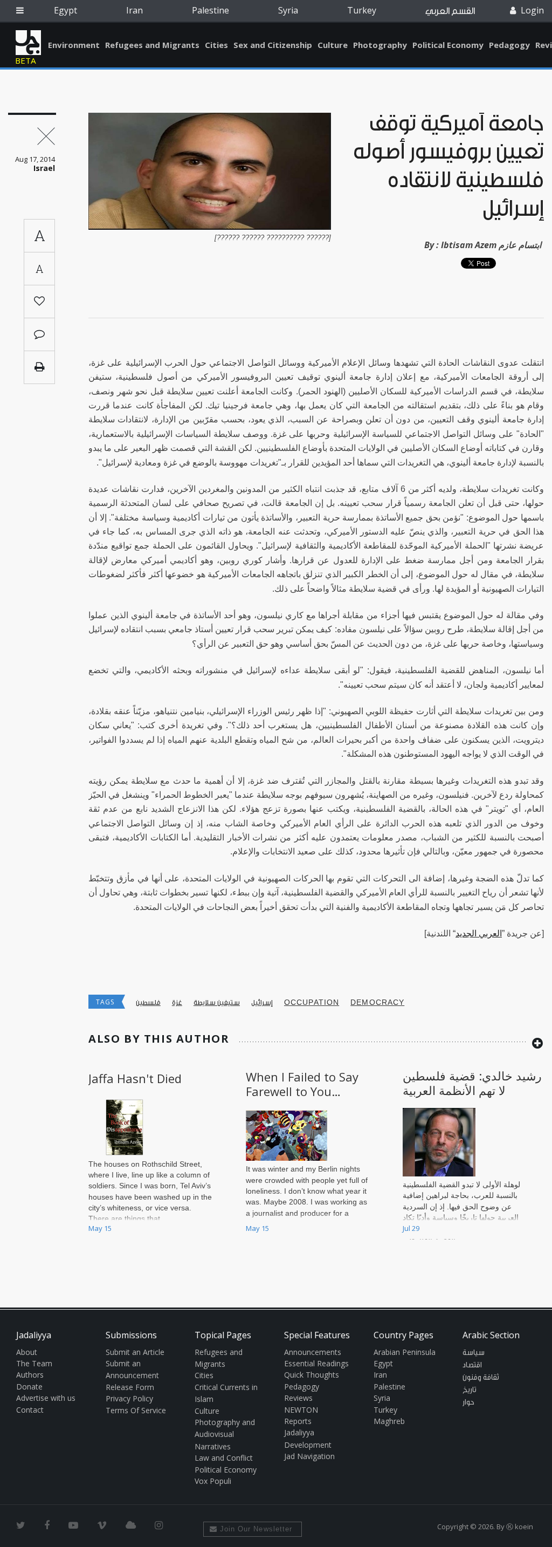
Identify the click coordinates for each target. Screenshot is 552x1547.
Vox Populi (213, 1481)
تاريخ (470, 1390)
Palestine (210, 10)
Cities (216, 44)
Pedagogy (509, 44)
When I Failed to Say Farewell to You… (302, 1084)
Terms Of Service (136, 1410)
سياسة (474, 1353)
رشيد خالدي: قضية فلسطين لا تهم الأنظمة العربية (472, 1082)
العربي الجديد (479, 933)
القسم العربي (450, 11)
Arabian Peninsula (405, 1352)
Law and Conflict (224, 1458)
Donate (29, 1386)
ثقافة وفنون (481, 1377)
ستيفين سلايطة (217, 1002)
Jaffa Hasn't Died (135, 1078)
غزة (177, 1002)
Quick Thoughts (311, 1375)
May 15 (100, 1228)
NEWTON (301, 1410)
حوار (468, 1402)
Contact (30, 1410)
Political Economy (448, 44)
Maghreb (389, 1421)
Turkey (361, 10)
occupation (311, 1002)
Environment (74, 44)
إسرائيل (262, 1002)
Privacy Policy (129, 1398)
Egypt (65, 10)
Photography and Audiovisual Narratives (225, 1434)
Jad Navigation (309, 1456)
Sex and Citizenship (272, 44)
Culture (333, 44)
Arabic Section (491, 1335)
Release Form (130, 1387)
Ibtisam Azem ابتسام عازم (491, 245)
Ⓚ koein (519, 1526)
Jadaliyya (28, 42)
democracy (377, 1002)
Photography (380, 44)
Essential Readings (316, 1363)
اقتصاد (472, 1365)
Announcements (312, 1352)
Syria (288, 10)
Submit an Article (135, 1352)
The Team (34, 1363)
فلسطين (148, 1002)
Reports (298, 1421)
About (26, 1352)
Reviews (298, 1398)
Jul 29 (411, 1228)
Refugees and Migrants (152, 44)
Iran (134, 10)
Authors (30, 1375)
